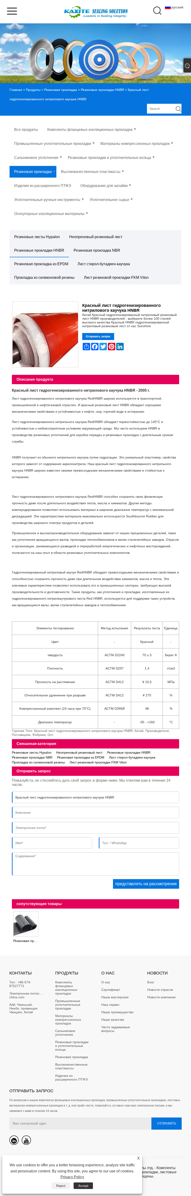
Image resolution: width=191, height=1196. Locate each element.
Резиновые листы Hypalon (37, 237)
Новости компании (161, 997)
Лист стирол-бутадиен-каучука (104, 264)
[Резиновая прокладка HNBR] (26, 924)
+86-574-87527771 (20, 984)
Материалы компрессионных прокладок (68, 1019)
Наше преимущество (117, 1012)
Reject (60, 1186)
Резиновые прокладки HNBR (102, 90)
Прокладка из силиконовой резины (44, 277)
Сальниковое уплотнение (65, 1032)
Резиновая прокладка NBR (97, 250)
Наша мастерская (115, 997)
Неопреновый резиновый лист (95, 237)
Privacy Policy (72, 1177)
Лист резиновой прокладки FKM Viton (116, 277)
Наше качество (112, 1019)
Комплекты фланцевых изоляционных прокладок (66, 987)
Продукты (33, 90)
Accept (83, 1186)
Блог (150, 982)
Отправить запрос (98, 336)
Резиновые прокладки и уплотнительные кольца (72, 1045)
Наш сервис (110, 1004)
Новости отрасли (160, 990)
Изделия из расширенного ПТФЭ (71, 1077)
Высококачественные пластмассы (72, 1066)
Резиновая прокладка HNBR (26, 941)
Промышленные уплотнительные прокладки (68, 1004)
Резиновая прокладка (60, 90)
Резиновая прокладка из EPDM (41, 264)
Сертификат (110, 990)
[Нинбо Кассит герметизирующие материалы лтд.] (95, 20)
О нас (105, 982)
